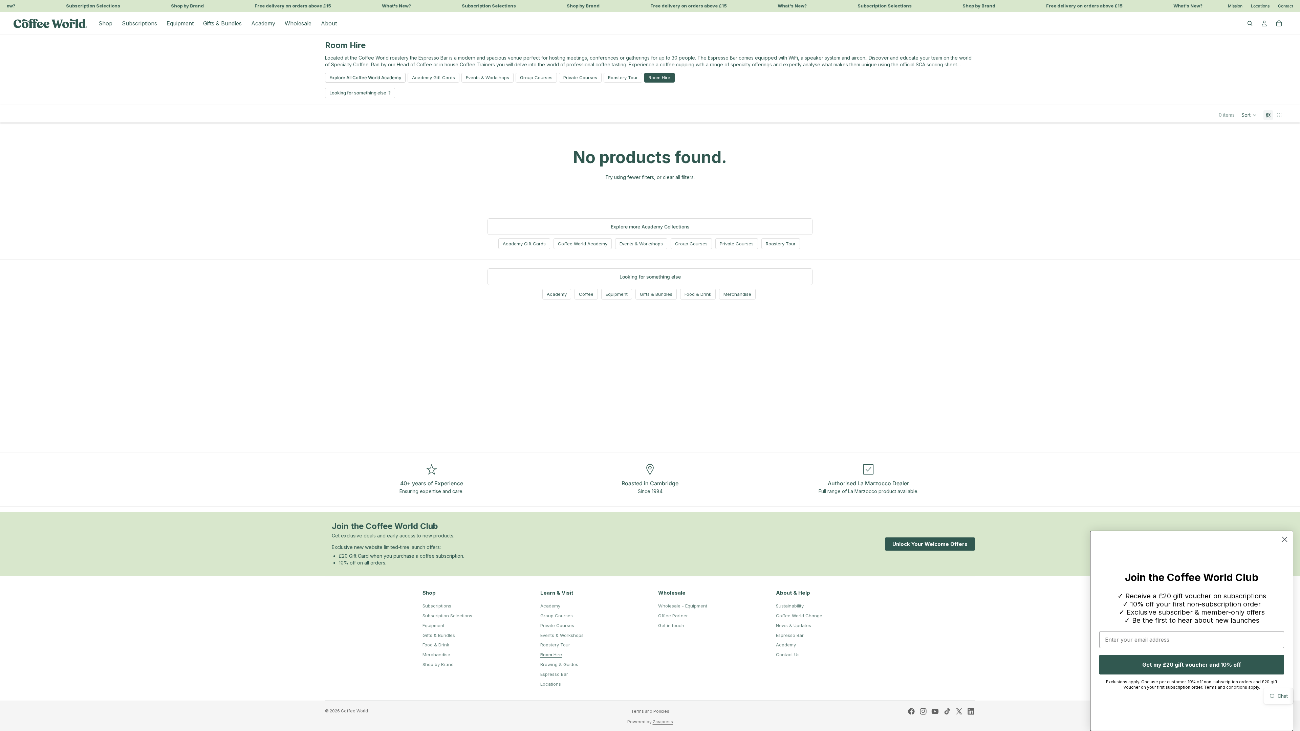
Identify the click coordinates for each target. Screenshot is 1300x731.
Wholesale (672, 593)
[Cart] (1279, 23)
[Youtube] (935, 711)
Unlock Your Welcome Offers (930, 544)
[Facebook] (911, 711)
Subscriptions (436, 605)
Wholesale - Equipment (682, 605)
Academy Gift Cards (433, 77)
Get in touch (671, 625)
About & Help (793, 593)
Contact (1285, 6)
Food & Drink (698, 294)
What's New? (387, 5)
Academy (557, 294)
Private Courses (580, 77)
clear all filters (678, 177)
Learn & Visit (556, 593)
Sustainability (790, 605)
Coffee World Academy (582, 243)
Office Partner (673, 615)
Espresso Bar (554, 674)
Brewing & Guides (559, 664)
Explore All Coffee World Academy (365, 77)
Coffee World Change (799, 615)
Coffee (586, 294)
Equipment (617, 294)
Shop (429, 593)
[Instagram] (923, 711)
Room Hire (659, 77)
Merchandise (737, 294)
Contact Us (788, 654)
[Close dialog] (1285, 539)
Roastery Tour (623, 77)
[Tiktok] (947, 711)
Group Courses (536, 77)
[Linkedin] (971, 711)
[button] (1249, 115)
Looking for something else (357, 92)
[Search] (1249, 23)
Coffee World (354, 710)
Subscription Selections (84, 5)
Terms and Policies (650, 711)
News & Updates (793, 625)
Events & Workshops (487, 77)
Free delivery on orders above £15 (283, 5)
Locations (1260, 6)
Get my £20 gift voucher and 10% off (1191, 664)
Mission (1235, 6)
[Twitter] (959, 711)
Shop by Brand (178, 5)
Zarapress (663, 721)
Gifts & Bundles (656, 294)
